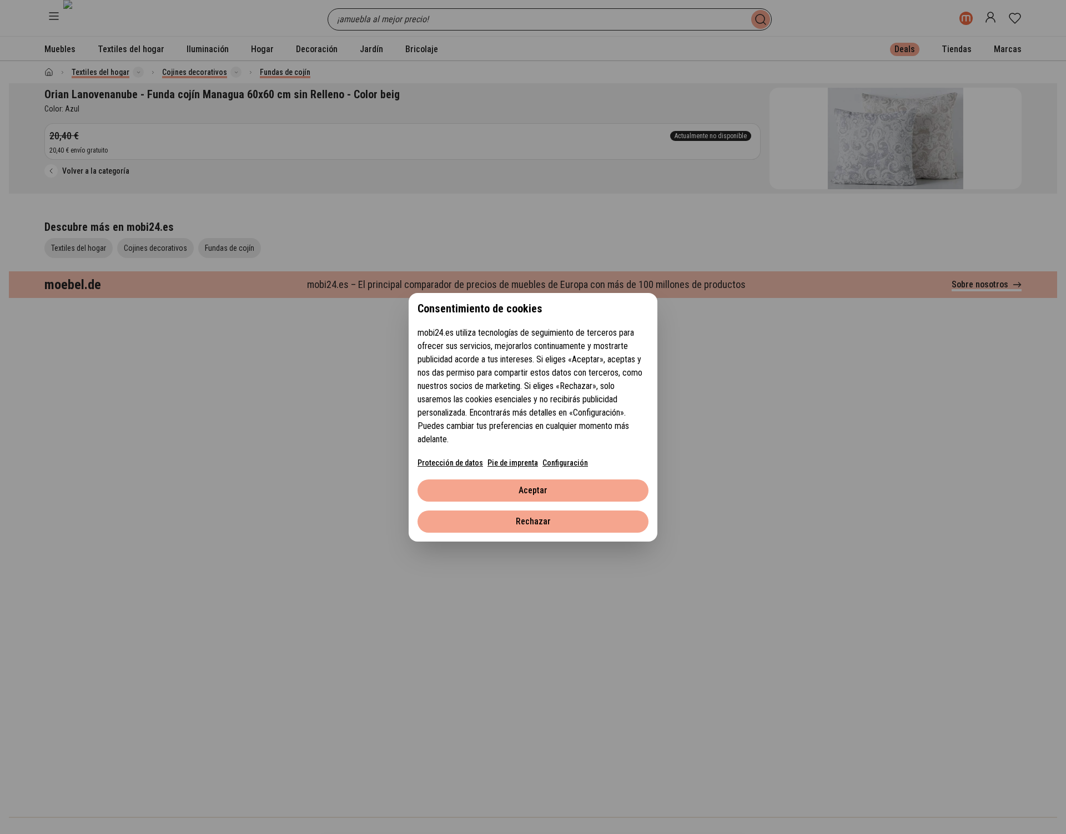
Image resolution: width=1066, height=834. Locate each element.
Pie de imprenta (512, 462)
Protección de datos (450, 462)
